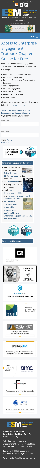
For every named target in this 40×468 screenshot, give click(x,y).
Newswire (7, 431)
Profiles (18, 434)
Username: (5, 121)
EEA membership (11, 181)
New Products (20, 431)
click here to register (18, 105)
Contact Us (31, 2)
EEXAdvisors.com (11, 176)
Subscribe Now (8, 110)
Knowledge (8, 434)
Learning (21, 2)
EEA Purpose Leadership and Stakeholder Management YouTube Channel (12, 207)
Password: (5, 132)
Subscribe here (10, 173)
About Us (11, 2)
